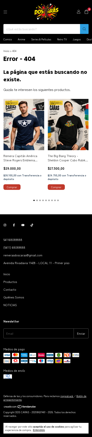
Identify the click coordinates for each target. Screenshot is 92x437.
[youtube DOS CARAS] (22, 225)
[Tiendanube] (20, 407)
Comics (7, 39)
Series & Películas (41, 39)
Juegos (77, 39)
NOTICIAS (10, 305)
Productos (10, 282)
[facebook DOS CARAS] (13, 225)
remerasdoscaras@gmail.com (22, 255)
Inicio (6, 51)
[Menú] (5, 12)
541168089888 (12, 239)
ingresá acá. (67, 396)
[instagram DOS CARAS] (4, 225)
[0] (86, 12)
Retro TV (62, 39)
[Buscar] (84, 29)
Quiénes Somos (13, 297)
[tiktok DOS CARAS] (31, 225)
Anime (21, 39)
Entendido (39, 430)
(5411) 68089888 (14, 247)
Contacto (9, 289)
